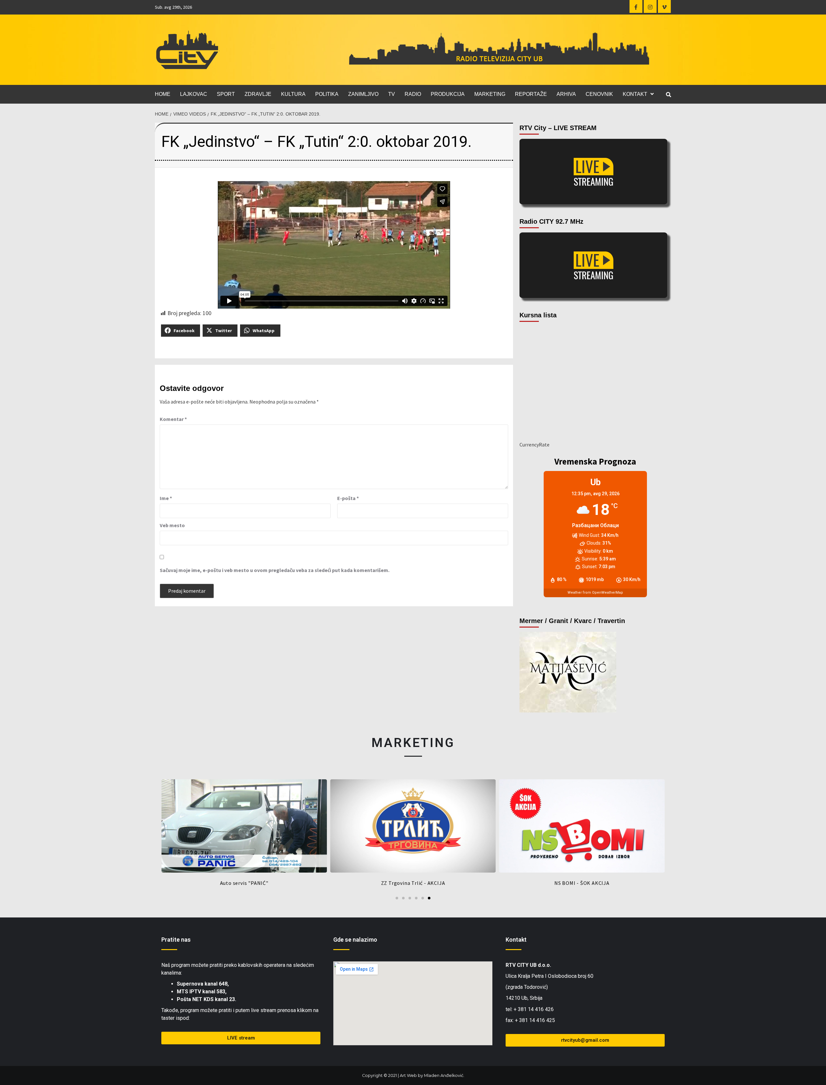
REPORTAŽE (531, 94)
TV (391, 94)
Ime (166, 498)
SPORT (226, 94)
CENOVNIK (599, 94)
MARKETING (489, 94)
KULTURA (293, 94)
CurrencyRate (534, 444)
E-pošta (348, 498)
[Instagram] (650, 6)
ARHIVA (566, 94)
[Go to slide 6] (429, 898)
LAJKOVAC (193, 94)
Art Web (408, 1075)
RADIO (413, 94)
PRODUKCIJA (448, 94)
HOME (162, 94)
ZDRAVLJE (258, 94)
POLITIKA (326, 94)
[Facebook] (636, 6)
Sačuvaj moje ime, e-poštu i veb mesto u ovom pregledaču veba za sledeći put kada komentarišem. (274, 570)
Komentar (173, 419)
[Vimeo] (664, 6)
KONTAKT (635, 94)
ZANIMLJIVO (363, 94)
